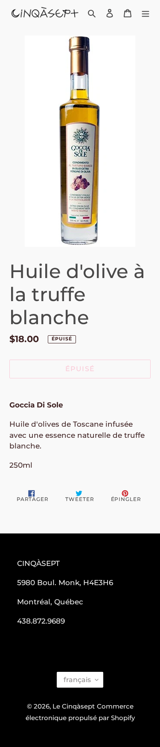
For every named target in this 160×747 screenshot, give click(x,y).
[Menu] (145, 13)
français (77, 680)
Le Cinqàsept (73, 706)
